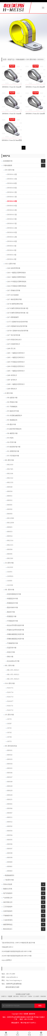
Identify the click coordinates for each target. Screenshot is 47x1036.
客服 (29, 1035)
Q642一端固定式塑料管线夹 (16, 277)
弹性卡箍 (10, 656)
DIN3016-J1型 (11, 255)
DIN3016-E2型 (12, 210)
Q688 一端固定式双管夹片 (16, 384)
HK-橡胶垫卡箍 (12, 433)
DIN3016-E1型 (12, 214)
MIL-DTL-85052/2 (13, 674)
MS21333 (10, 482)
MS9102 (9, 755)
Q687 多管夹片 (12, 380)
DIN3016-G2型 (12, 237)
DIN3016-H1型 (12, 232)
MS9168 (9, 781)
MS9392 (9, 509)
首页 (4, 59)
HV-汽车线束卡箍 (13, 456)
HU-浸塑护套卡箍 (13, 451)
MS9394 (9, 549)
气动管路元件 (7, 898)
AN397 (9, 723)
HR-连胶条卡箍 (12, 397)
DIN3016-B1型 (12, 188)
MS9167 (9, 777)
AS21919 (10, 567)
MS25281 (10, 558)
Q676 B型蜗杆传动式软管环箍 (17, 326)
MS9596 (9, 844)
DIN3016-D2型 (12, 201)
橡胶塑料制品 (7, 924)
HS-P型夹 (10, 438)
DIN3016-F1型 (12, 223)
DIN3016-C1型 (12, 197)
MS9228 (9, 786)
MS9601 (9, 866)
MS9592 (9, 826)
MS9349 (9, 487)
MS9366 (9, 808)
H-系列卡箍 (9, 393)
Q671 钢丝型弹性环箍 (14, 299)
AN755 (9, 741)
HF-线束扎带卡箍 (13, 411)
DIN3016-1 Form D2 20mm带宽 (35, 87)
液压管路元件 (7, 902)
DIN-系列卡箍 (31, 59)
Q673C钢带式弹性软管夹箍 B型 (17, 308)
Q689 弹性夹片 (12, 389)
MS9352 (9, 500)
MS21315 (10, 545)
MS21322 (10, 478)
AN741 (9, 728)
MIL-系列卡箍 (9, 665)
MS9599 (9, 857)
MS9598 (9, 853)
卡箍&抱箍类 (20, 59)
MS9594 (9, 835)
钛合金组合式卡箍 (13, 661)
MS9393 (9, 514)
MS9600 (9, 862)
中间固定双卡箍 (12, 621)
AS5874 (9, 572)
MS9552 (9, 822)
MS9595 (9, 840)
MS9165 (9, 768)
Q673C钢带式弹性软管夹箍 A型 (17, 313)
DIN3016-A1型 (12, 179)
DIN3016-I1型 (11, 246)
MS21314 (10, 540)
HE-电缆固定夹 (12, 420)
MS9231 (9, 799)
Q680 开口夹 (11, 348)
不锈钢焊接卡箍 (12, 643)
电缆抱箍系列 (9, 875)
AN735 (9, 719)
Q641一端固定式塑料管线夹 (16, 272)
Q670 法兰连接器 (13, 295)
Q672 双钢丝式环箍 (13, 290)
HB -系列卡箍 (9, 589)
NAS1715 (10, 688)
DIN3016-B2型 (12, 183)
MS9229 (9, 790)
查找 (39, 1005)
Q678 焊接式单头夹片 (14, 339)
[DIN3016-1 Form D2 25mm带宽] (12, 75)
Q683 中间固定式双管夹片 (16, 362)
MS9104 (9, 764)
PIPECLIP (23, 996)
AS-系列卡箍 (9, 563)
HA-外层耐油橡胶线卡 (14, 415)
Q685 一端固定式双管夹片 (16, 371)
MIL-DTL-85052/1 (13, 670)
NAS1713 (10, 697)
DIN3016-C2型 (12, 192)
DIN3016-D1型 (12, 205)
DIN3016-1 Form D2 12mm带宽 (35, 114)
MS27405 (10, 469)
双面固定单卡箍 (12, 603)
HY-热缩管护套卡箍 (13, 447)
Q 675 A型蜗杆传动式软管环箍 (17, 322)
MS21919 (10, 464)
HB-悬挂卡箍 (11, 424)
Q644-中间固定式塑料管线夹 (16, 286)
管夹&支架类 (7, 884)
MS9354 (9, 536)
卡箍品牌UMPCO (7, 947)
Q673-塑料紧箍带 (13, 317)
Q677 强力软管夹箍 (13, 335)
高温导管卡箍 (11, 648)
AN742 (9, 732)
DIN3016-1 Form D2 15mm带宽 (11, 114)
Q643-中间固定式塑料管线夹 (16, 281)
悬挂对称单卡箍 (12, 607)
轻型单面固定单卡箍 (14, 594)
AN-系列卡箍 (9, 714)
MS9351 (9, 496)
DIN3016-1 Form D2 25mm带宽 (11, 87)
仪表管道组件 (7, 911)
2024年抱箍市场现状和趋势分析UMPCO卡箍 (16, 951)
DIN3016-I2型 (11, 250)
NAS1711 (10, 706)
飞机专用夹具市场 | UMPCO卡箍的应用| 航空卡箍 (18, 943)
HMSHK (43, 996)
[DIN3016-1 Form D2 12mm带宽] (35, 101)
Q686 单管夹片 (12, 375)
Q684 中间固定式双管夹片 (16, 366)
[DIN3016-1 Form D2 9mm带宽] (12, 128)
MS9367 (9, 813)
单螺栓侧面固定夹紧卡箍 (15, 634)
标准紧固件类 (7, 161)
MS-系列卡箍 (9, 460)
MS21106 (10, 473)
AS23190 (10, 585)
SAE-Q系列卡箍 (10, 264)
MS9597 (9, 848)
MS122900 (10, 518)
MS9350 (9, 491)
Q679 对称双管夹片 (13, 344)
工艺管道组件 (7, 906)
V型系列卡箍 (9, 880)
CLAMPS (36, 996)
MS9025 (9, 527)
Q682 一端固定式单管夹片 (16, 357)
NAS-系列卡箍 (10, 683)
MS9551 (9, 817)
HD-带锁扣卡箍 (12, 402)
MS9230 (9, 795)
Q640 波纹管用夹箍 (13, 268)
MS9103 (9, 759)
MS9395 (9, 554)
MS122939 (10, 522)
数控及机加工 (7, 929)
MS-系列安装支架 (11, 746)
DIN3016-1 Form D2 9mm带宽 (12, 140)
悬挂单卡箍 (11, 612)
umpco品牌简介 (7, 960)
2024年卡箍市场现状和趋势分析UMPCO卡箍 (16, 956)
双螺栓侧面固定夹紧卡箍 (15, 639)
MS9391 (9, 505)
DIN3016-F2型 (12, 219)
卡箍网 (10, 996)
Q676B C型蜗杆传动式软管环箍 (17, 331)
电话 (17, 1035)
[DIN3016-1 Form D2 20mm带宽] (35, 75)
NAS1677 (10, 701)
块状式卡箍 (11, 652)
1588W (30, 996)
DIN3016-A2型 (12, 174)
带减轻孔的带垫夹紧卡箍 (15, 630)
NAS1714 (10, 692)
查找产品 (11, 59)
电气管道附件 (7, 893)
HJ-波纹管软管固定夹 (14, 429)
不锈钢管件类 (7, 915)
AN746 (9, 737)
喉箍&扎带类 (7, 889)
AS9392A (10, 576)
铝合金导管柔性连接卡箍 (15, 625)
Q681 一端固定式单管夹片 (16, 353)
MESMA (16, 996)
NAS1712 (10, 710)
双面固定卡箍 (11, 616)
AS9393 (9, 581)
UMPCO (3, 996)
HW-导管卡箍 (11, 442)
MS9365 (9, 804)
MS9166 (9, 773)
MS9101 (9, 750)
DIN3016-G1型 (12, 228)
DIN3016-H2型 (12, 241)
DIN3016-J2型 (11, 259)
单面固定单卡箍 (12, 598)
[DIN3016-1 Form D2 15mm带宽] (12, 101)
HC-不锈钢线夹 (12, 406)
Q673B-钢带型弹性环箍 (15, 304)
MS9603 (9, 871)
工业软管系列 (7, 920)
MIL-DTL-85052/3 (13, 679)
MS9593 (9, 831)
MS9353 (9, 531)
